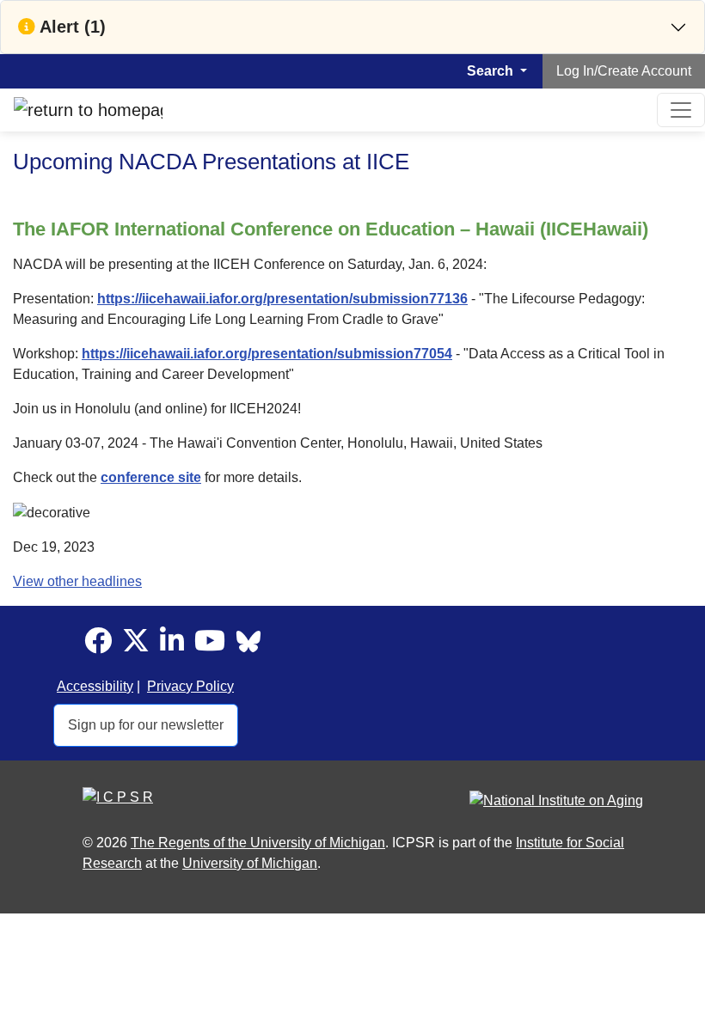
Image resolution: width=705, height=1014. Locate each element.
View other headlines (77, 581)
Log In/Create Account (623, 71)
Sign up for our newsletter (146, 725)
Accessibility (95, 686)
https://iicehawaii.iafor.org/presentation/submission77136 (282, 298)
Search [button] (492, 71)
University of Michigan (249, 863)
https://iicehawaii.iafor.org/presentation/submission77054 (267, 353)
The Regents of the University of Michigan (258, 842)
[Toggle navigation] (681, 110)
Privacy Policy (190, 686)
